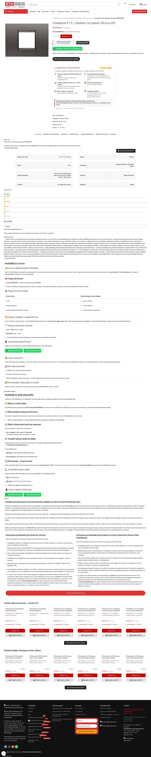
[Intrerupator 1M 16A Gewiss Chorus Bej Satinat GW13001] (87, 657)
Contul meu (132, 4)
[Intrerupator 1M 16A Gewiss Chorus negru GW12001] (63, 657)
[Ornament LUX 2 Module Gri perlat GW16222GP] (15, 610)
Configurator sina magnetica (80, 11)
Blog (38, 11)
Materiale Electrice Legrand (37, 717)
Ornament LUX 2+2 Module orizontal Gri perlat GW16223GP (63, 614)
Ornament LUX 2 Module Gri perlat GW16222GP (13, 614)
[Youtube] (12, 746)
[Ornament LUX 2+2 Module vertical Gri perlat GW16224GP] (111, 610)
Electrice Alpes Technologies (39, 723)
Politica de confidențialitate (108, 711)
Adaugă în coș (66, 36)
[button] (15, 631)
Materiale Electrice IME (37, 737)
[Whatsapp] (16, 746)
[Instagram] (9, 746)
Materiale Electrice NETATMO (39, 740)
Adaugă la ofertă (15, 635)
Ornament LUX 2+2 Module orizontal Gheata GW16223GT (86, 614)
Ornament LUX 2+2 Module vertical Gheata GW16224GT (134, 614)
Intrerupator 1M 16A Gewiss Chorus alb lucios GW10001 (13, 661)
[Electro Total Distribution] (15, 706)
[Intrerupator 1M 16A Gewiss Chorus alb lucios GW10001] (15, 657)
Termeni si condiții (105, 708)
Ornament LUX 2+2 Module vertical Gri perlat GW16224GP (111, 614)
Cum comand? (79, 708)
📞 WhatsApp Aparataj (14, 350)
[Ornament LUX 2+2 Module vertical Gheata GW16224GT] (136, 610)
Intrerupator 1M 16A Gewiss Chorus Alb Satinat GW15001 (134, 661)
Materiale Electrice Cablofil (38, 726)
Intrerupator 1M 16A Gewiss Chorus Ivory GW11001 (38, 661)
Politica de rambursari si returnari (109, 714)
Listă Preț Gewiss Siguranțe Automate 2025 (60, 715)
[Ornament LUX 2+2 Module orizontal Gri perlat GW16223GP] (63, 610)
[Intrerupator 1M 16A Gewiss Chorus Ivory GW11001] (39, 657)
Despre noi (45, 11)
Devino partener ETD (139, 11)
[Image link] (108, 722)
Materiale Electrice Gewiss (40, 720)
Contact (52, 11)
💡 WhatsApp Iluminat (32, 350)
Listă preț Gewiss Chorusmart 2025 (62, 708)
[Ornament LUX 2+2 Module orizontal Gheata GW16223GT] (87, 610)
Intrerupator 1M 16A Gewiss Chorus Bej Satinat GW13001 (86, 661)
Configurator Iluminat (63, 11)
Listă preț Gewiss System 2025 (61, 711)
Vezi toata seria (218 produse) (75, 642)
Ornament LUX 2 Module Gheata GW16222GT (39, 614)
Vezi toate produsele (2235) (75, 687)
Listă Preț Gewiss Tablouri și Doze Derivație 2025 (62, 719)
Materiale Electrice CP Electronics (39, 730)
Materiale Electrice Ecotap (38, 734)
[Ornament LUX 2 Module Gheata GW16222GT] (39, 610)
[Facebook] (5, 746)
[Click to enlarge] (3, 753)
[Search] (119, 5)
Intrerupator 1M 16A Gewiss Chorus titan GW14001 (110, 661)
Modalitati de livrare (80, 714)
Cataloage (33, 11)
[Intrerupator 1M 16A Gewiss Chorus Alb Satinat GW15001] (136, 657)
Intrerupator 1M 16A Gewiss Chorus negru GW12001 (62, 661)
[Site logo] (15, 4)
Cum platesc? (79, 711)
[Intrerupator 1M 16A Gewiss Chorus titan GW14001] (111, 657)
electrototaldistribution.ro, (30, 581)
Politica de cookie (105, 717)
